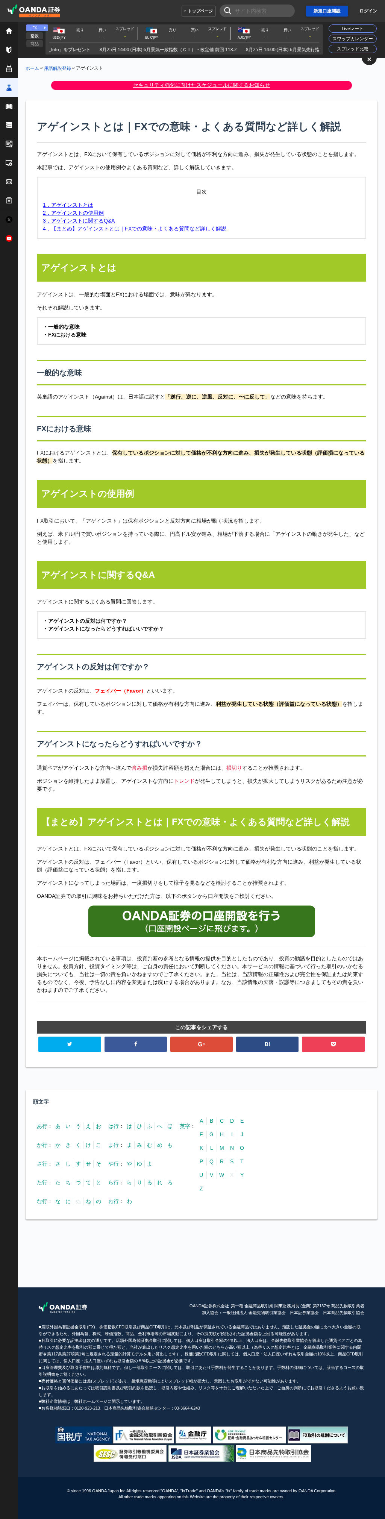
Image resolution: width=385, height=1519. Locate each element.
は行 (113, 1126)
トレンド (184, 781)
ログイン (368, 11)
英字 (185, 1126)
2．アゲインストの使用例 (73, 213)
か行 (42, 1145)
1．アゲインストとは (68, 205)
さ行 (42, 1164)
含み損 (139, 768)
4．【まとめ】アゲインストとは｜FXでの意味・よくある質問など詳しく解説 (134, 229)
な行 (42, 1201)
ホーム (32, 68)
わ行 (113, 1201)
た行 (42, 1182)
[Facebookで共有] (136, 1044)
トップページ (200, 11)
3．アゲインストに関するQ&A (79, 221)
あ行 (42, 1126)
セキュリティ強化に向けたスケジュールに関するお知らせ (201, 85)
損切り (234, 768)
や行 (113, 1164)
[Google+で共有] (201, 1044)
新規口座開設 (327, 11)
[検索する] (225, 11)
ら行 (113, 1182)
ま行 (113, 1145)
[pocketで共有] (333, 1044)
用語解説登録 (57, 68)
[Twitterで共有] (69, 1044)
